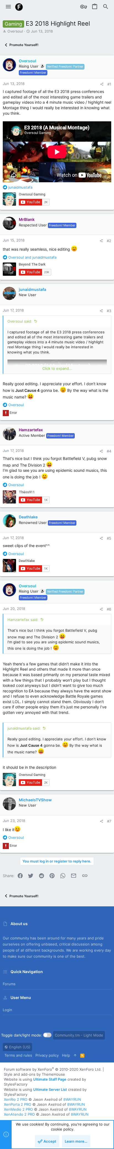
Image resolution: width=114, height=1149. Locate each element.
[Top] (75, 1055)
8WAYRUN (72, 1099)
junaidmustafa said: (24, 728)
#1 (109, 84)
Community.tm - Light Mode (79, 1035)
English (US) (19, 1047)
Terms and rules (18, 1055)
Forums (9, 984)
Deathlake (28, 517)
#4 (109, 451)
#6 (109, 609)
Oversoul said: (19, 321)
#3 (109, 311)
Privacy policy (47, 1055)
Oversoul (15, 31)
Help (66, 1055)
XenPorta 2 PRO (17, 1104)
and (32, 257)
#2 (109, 241)
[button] (8, 7)
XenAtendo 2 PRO (19, 1114)
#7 (109, 821)
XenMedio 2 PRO (18, 1109)
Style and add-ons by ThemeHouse (34, 1074)
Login (7, 1010)
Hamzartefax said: (22, 619)
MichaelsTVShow (35, 799)
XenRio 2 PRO (15, 1099)
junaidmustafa (32, 289)
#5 (109, 538)
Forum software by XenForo (53, 1069)
